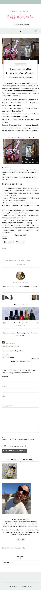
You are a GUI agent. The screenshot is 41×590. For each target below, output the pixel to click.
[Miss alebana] (20, 15)
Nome (5, 377)
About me (8, 2)
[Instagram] (23, 539)
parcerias (21, 260)
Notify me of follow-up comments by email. (18, 439)
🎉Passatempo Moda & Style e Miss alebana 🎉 (20, 323)
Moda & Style (15, 102)
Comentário (7, 406)
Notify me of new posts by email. (14, 446)
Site (3, 396)
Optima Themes (26, 586)
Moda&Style (25, 88)
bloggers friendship (10, 260)
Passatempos (20, 65)
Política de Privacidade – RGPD (24, 2)
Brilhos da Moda (8, 357)
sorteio (29, 260)
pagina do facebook (29, 83)
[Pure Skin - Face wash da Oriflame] (34, 297)
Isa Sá (8, 344)
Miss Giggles (31, 102)
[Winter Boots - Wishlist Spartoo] (6, 297)
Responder (35, 358)
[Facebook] (18, 539)
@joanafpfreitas (15, 125)
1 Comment (20, 265)
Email (4, 386)
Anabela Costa (29, 77)
